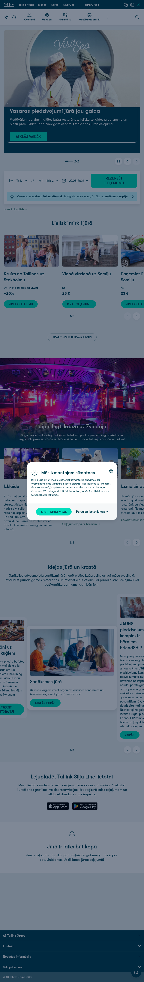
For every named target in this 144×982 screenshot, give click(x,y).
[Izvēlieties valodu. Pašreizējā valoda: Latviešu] (111, 471)
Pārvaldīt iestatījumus (90, 511)
